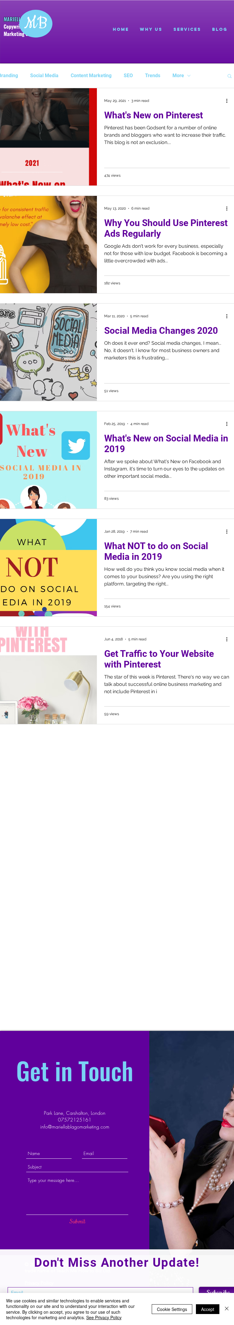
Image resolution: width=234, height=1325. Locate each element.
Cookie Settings (172, 1309)
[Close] (226, 1309)
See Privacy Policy (104, 1317)
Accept (207, 1309)
